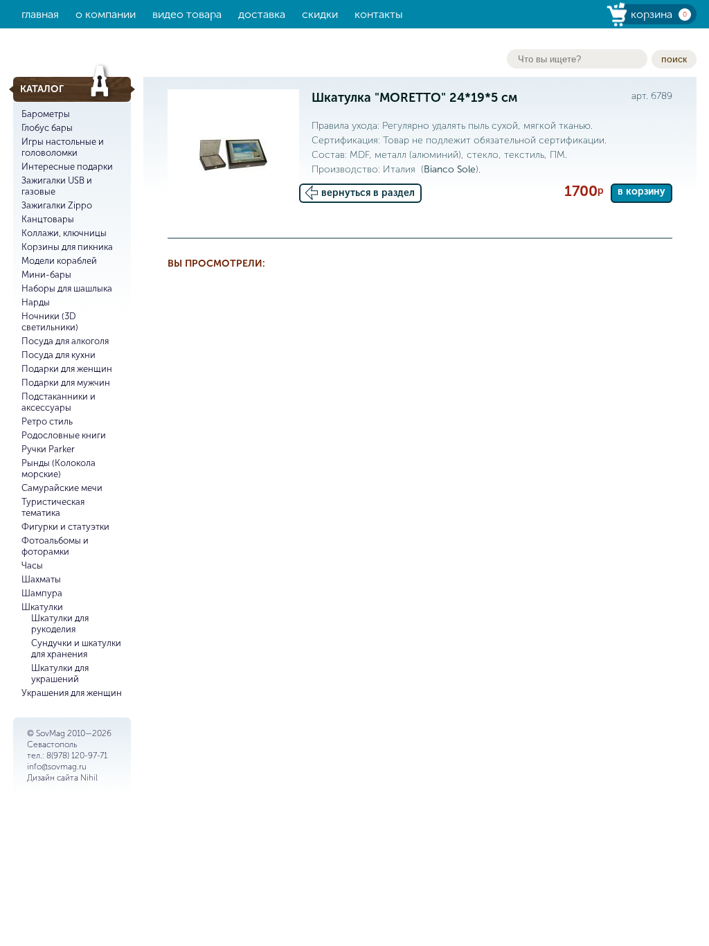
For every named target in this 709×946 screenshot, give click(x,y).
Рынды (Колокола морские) (58, 468)
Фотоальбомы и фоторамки (55, 546)
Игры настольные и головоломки (62, 147)
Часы (32, 565)
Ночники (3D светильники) (49, 321)
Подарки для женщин (66, 369)
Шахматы (41, 579)
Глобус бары (47, 128)
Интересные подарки (67, 166)
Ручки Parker (48, 449)
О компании (105, 14)
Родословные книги (63, 435)
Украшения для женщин (71, 693)
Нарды (35, 302)
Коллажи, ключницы (64, 233)
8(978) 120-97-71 (76, 755)
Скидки (320, 14)
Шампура (41, 593)
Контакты (378, 14)
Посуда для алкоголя (65, 341)
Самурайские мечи (61, 488)
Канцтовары (47, 219)
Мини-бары (46, 274)
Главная (40, 14)
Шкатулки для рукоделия (60, 623)
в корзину (641, 191)
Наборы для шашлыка (66, 288)
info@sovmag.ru (57, 766)
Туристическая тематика (52, 507)
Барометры (45, 114)
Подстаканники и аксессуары (58, 402)
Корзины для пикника (67, 247)
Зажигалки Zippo (56, 205)
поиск (674, 58)
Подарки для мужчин (65, 382)
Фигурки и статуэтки (65, 526)
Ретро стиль (47, 421)
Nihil (89, 778)
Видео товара (187, 14)
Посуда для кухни (58, 355)
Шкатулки (42, 607)
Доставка (261, 14)
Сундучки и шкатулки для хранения (76, 648)
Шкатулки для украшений (60, 673)
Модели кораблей (59, 261)
